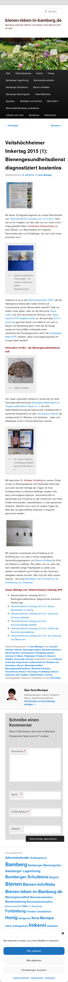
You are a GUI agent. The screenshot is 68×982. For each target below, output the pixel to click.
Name (17, 794)
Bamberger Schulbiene (17, 87)
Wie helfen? (52, 101)
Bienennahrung (15, 902)
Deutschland (27, 652)
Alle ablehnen (34, 960)
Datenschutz (37, 977)
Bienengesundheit (32, 649)
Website (16, 828)
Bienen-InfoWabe (41, 87)
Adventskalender (17, 857)
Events (39, 73)
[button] (63, 933)
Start (8, 73)
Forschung (32, 671)
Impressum (50, 977)
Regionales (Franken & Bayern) (39, 655)
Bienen (18, 649)
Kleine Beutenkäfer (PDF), (41, 300)
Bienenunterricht (13, 906)
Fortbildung (40, 652)
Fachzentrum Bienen (47, 413)
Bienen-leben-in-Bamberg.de (33, 891)
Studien (24, 674)
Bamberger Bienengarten (18, 94)
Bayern (54, 877)
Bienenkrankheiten (51, 649)
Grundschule (44, 911)
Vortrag (29, 659)
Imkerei (50, 652)
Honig (11, 917)
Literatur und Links (15, 114)
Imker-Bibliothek (42, 94)
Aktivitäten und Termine (31, 101)
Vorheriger (11, 125)
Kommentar (18, 751)
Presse (51, 73)
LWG (17, 674)
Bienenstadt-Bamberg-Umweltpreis (22, 108)
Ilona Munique (45, 174)
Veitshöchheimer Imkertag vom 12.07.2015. (32, 218)
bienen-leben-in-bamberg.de (33, 20)
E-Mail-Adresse (20, 811)
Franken (31, 911)
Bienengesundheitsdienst (18, 668)
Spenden (10, 101)
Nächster (57, 125)
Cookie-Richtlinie (21, 977)
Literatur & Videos (14, 655)
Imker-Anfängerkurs (16, 926)
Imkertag (9, 674)
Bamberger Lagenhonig (17, 80)
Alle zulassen (34, 950)
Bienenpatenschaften (44, 80)
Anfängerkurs (38, 857)
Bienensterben (12, 652)
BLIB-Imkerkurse (23, 73)
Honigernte (24, 918)
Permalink (56, 677)
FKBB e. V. (26, 906)
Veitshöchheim (36, 674)
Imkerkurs (52, 926)
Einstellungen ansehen (34, 970)
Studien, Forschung (14, 659)
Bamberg (16, 864)
